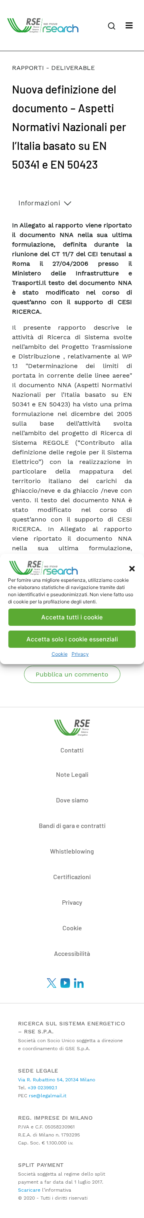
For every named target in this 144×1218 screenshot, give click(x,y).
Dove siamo (72, 800)
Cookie (60, 654)
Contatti (72, 750)
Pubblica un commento (72, 674)
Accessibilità (72, 953)
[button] (132, 568)
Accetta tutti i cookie (72, 617)
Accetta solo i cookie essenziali (72, 639)
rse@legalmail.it (46, 1096)
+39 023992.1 (41, 1088)
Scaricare (29, 1190)
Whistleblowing (72, 851)
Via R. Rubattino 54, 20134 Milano (56, 1080)
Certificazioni (72, 876)
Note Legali (72, 774)
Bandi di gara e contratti (72, 825)
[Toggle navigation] (129, 26)
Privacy (80, 654)
